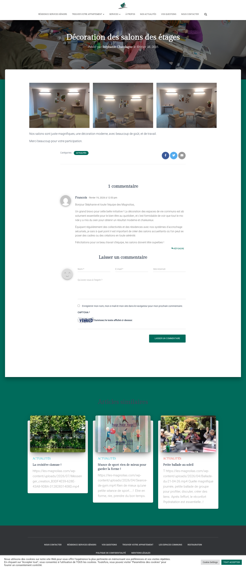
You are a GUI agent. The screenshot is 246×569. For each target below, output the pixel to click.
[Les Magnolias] (123, 6)
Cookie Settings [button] (210, 562)
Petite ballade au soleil (178, 465)
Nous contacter (190, 14)
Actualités (81, 153)
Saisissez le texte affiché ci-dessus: (113, 320)
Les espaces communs (170, 545)
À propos (130, 14)
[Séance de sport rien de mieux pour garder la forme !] (123, 433)
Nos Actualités (148, 14)
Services (114, 14)
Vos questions (168, 14)
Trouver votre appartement (87, 14)
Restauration (195, 545)
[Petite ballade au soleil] (188, 433)
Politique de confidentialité (111, 553)
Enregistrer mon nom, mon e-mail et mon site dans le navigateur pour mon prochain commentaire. (132, 306)
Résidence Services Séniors (52, 14)
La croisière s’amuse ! (47, 465)
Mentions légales (140, 553)
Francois (81, 197)
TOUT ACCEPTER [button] (231, 562)
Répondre (178, 248)
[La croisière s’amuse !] (57, 433)
